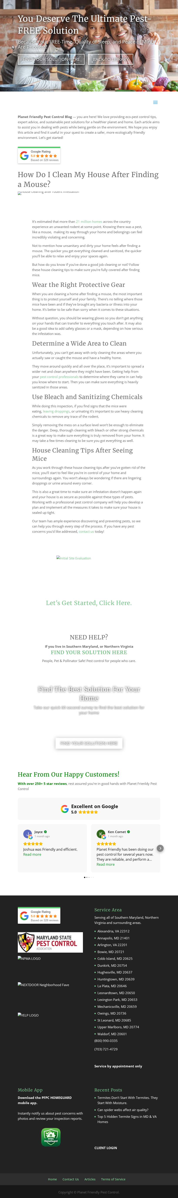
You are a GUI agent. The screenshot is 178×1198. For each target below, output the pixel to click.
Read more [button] (32, 854)
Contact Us (71, 1179)
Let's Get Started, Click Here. (89, 603)
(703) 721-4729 (106, 1049)
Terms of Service (113, 1179)
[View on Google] (27, 834)
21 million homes (89, 221)
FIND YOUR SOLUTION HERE (51, 59)
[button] (17, 848)
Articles (90, 1179)
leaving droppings (56, 411)
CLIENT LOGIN (105, 1148)
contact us (86, 531)
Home (52, 1179)
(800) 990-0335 (106, 1040)
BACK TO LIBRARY (111, 59)
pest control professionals (59, 376)
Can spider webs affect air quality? (122, 1110)
